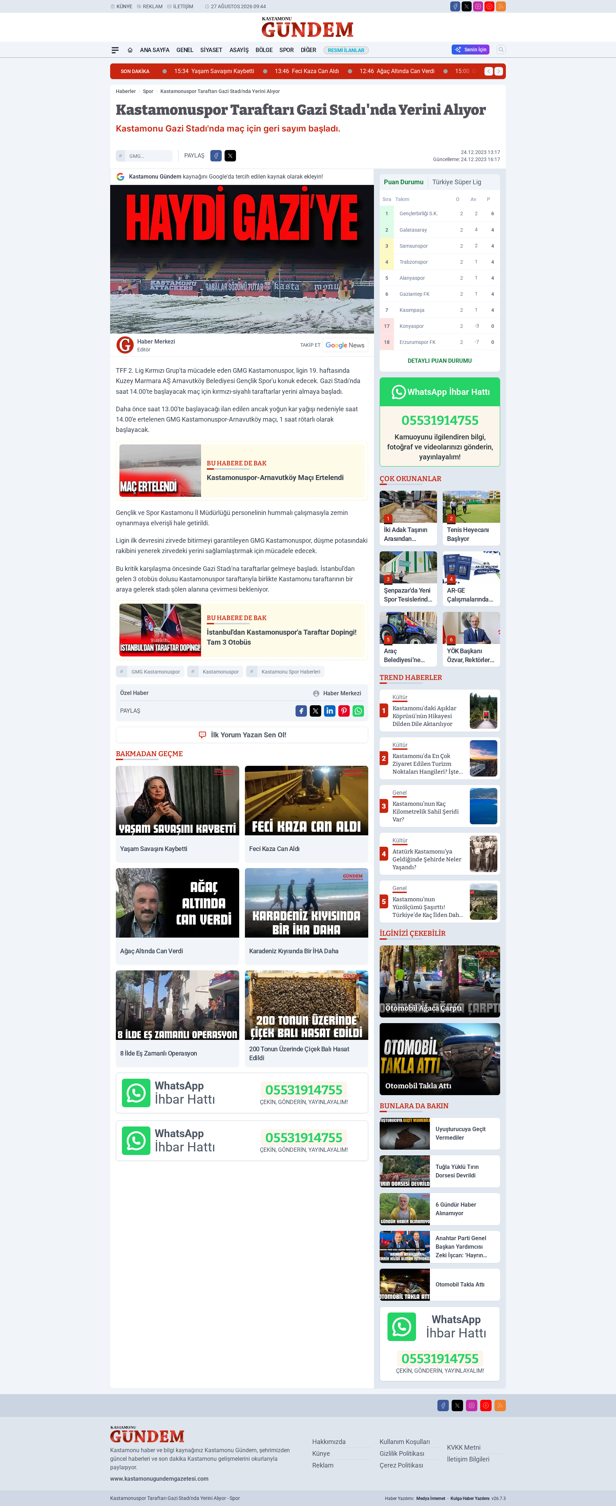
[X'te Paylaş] (230, 155)
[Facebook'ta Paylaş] (216, 155)
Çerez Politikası (401, 1465)
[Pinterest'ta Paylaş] (344, 711)
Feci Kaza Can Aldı (296, 71)
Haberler (126, 91)
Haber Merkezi (156, 345)
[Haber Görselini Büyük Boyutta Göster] (242, 259)
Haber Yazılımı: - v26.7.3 (445, 1498)
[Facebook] (455, 6)
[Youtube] (489, 6)
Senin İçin (475, 49)
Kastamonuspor (221, 672)
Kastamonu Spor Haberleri (291, 672)
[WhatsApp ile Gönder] (358, 711)
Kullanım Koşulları (405, 1441)
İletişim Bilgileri (468, 1459)
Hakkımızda (329, 1441)
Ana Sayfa (154, 50)
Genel (184, 50)
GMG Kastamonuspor (147, 157)
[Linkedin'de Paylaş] (329, 711)
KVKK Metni (464, 1447)
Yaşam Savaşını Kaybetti (203, 71)
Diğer (308, 50)
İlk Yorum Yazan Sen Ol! (248, 735)
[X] (467, 6)
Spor (286, 50)
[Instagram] (478, 6)
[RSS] (501, 6)
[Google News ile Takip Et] (345, 345)
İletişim (183, 6)
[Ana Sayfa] (130, 50)
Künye (124, 6)
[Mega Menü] (115, 50)
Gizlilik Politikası (402, 1453)
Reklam (153, 6)
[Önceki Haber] (488, 71)
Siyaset (211, 50)
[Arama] (501, 49)
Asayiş (239, 50)
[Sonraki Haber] (498, 71)
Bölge (264, 50)
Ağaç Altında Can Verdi (386, 71)
